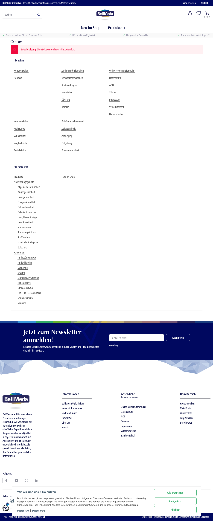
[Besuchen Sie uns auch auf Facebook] (6, 480)
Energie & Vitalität (26, 202)
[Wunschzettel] (198, 14)
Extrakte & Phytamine (28, 277)
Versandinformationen (72, 408)
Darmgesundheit (26, 197)
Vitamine (22, 303)
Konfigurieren (175, 501)
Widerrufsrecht (128, 430)
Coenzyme (23, 267)
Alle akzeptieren (175, 492)
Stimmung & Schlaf (27, 232)
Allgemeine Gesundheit (29, 187)
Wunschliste (186, 413)
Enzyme (21, 272)
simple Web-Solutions (199, 516)
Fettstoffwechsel (26, 207)
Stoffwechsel (24, 237)
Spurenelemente (25, 298)
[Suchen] (38, 14)
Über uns (66, 422)
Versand (41, 516)
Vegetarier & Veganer (28, 242)
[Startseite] (105, 14)
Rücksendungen (69, 413)
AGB (123, 416)
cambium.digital (171, 516)
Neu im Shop (68, 176)
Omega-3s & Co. (25, 287)
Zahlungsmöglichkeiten (73, 403)
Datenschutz (38, 510)
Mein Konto (185, 408)
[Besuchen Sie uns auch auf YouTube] (16, 480)
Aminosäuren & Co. (27, 257)
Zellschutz (22, 247)
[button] (190, 14)
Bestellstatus (186, 422)
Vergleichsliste (186, 417)
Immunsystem (24, 227)
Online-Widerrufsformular (133, 406)
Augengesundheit (26, 192)
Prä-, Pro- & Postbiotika (29, 292)
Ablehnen (175, 509)
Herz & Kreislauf (25, 222)
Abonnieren (178, 337)
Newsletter (67, 417)
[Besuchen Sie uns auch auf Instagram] (26, 480)
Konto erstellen (189, 3)
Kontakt (204, 3)
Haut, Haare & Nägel (27, 217)
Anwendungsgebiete (24, 181)
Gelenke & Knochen (27, 212)
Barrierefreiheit (128, 435)
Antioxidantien (25, 262)
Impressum (23, 510)
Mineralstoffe (24, 282)
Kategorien (19, 252)
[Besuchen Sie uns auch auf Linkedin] (36, 480)
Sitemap (125, 421)
